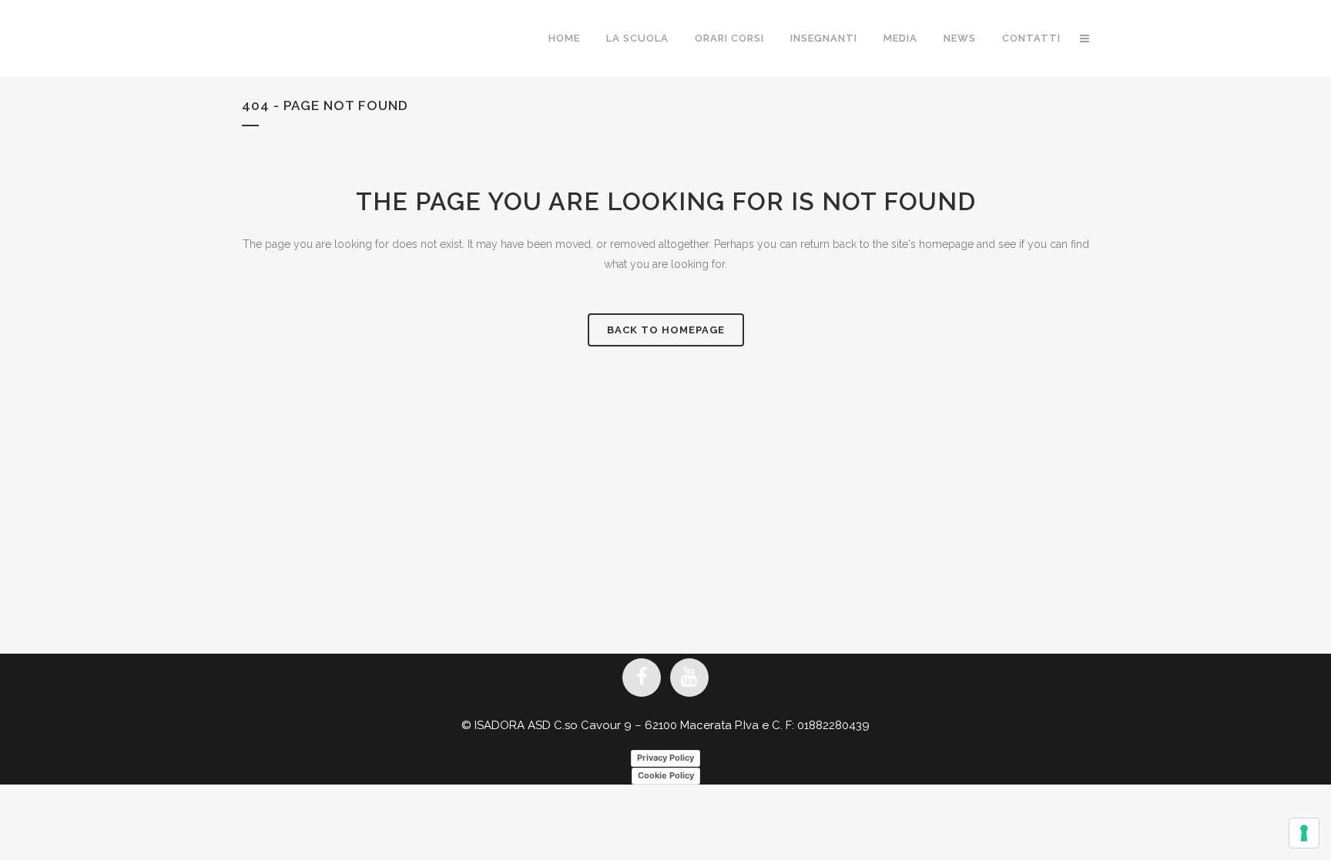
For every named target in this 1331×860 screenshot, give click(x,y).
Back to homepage (666, 330)
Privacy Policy (665, 757)
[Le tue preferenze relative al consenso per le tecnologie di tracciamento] (1304, 833)
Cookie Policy (666, 775)
